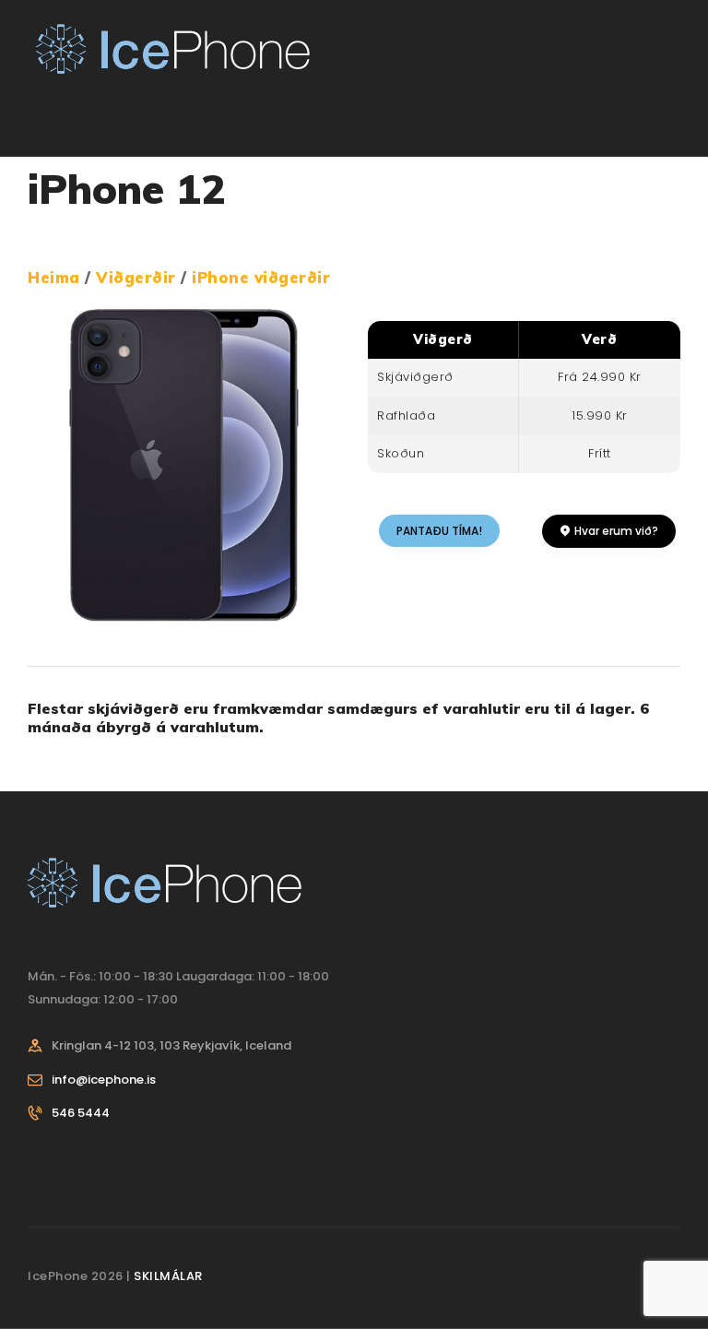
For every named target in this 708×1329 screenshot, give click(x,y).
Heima (54, 277)
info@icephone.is (104, 1079)
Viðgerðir (138, 277)
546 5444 (81, 1112)
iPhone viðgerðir (261, 277)
